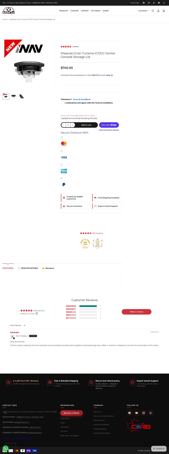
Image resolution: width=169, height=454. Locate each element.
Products (63, 11)
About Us (97, 412)
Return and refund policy (104, 416)
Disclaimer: (76, 99)
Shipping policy (100, 429)
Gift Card (63, 431)
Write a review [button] (136, 312)
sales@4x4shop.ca (21, 422)
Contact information (102, 433)
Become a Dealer (71, 413)
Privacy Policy (99, 420)
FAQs (62, 423)
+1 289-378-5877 (34, 427)
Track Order (135, 3)
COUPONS (75, 11)
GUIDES (106, 11)
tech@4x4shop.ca (34, 432)
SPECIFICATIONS (29, 268)
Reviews (50, 268)
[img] (14, 332)
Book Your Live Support (69, 436)
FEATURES (7, 268)
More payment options (109, 130)
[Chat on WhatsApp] (5, 448)
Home (5, 19)
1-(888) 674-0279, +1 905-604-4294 (30, 417)
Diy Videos (95, 11)
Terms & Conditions (82, 99)
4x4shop (147, 451)
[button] (66, 46)
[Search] (153, 10)
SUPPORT (85, 11)
